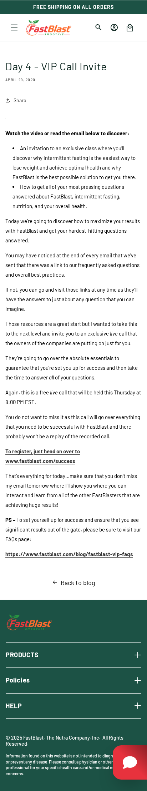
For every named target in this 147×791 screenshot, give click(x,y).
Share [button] (20, 100)
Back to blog (78, 582)
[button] (14, 27)
